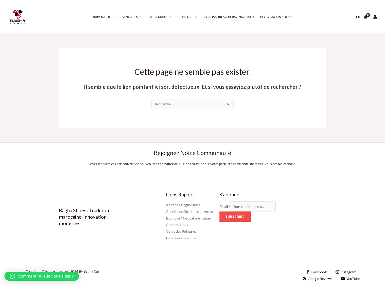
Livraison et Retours (181, 238)
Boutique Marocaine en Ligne (188, 218)
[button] (113, 17)
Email (224, 206)
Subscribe (235, 216)
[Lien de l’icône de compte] (375, 17)
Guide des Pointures (181, 231)
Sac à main (157, 17)
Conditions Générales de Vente (189, 211)
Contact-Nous (177, 224)
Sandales (129, 17)
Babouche (102, 17)
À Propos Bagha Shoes (183, 205)
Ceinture (185, 17)
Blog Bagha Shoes (276, 17)
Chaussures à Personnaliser (229, 17)
